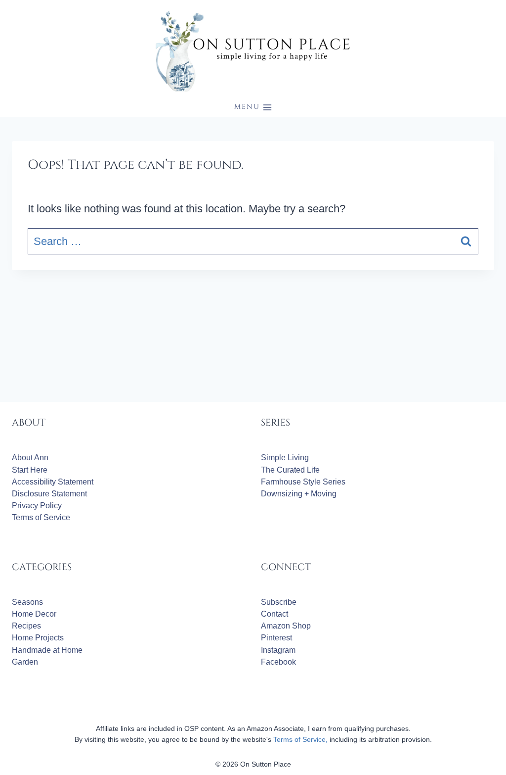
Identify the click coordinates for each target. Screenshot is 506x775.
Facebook (278, 662)
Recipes (26, 626)
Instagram (278, 650)
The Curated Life (290, 470)
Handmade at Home (47, 650)
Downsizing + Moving (299, 493)
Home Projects (38, 637)
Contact (274, 614)
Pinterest (276, 637)
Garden (25, 662)
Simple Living (285, 457)
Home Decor (34, 614)
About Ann (30, 457)
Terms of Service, (300, 739)
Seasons (27, 602)
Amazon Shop (286, 626)
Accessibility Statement (52, 482)
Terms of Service (41, 517)
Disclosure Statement (49, 493)
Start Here (29, 470)
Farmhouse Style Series (303, 482)
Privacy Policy (37, 505)
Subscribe (278, 602)
